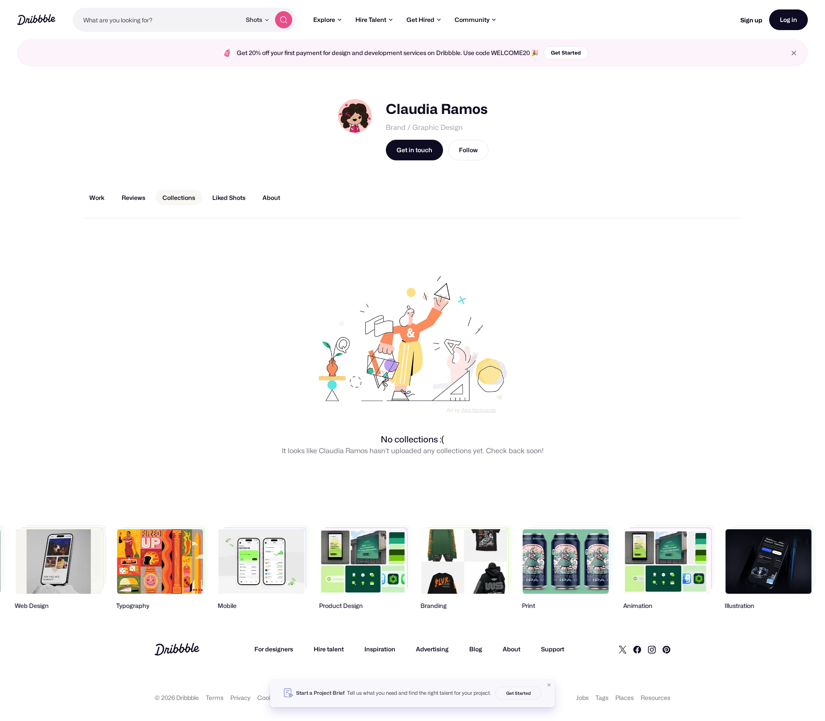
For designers (273, 649)
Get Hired (420, 19)
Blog (475, 649)
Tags (602, 697)
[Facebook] (637, 649)
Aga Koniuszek (478, 410)
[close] (794, 53)
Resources (655, 697)
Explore (324, 19)
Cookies (268, 697)
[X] (622, 649)
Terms (214, 697)
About (511, 649)
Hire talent (329, 649)
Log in (788, 19)
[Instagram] (652, 649)
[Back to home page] (36, 19)
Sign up (751, 20)
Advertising (432, 649)
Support (552, 649)
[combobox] (157, 19)
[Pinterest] (666, 649)
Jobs (582, 697)
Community (472, 19)
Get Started (566, 52)
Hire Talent (370, 19)
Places (624, 697)
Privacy (240, 697)
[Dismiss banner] (549, 685)
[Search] (283, 19)
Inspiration (379, 649)
